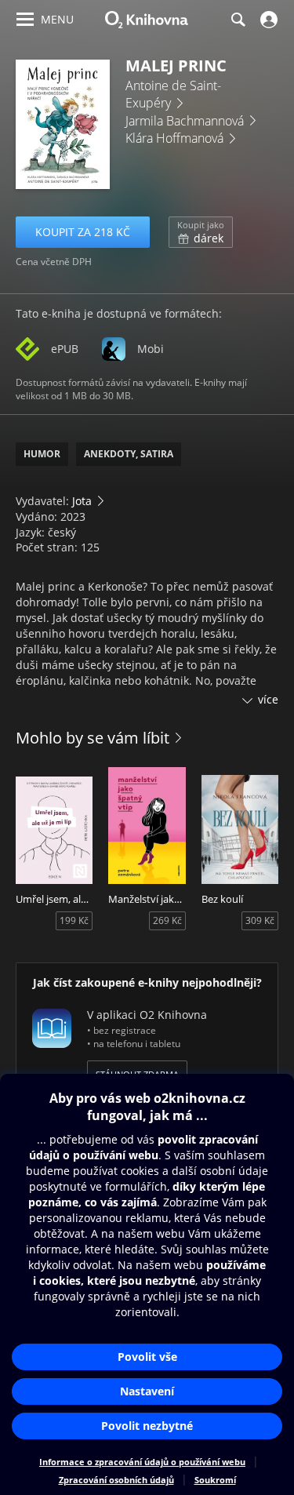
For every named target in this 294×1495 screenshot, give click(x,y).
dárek (200, 232)
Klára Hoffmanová (174, 138)
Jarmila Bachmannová (184, 120)
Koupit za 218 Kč (82, 231)
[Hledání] (237, 19)
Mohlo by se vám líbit (92, 737)
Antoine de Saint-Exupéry (173, 94)
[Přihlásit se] (267, 19)
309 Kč (259, 920)
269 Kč (167, 920)
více (268, 699)
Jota (82, 500)
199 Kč (74, 920)
